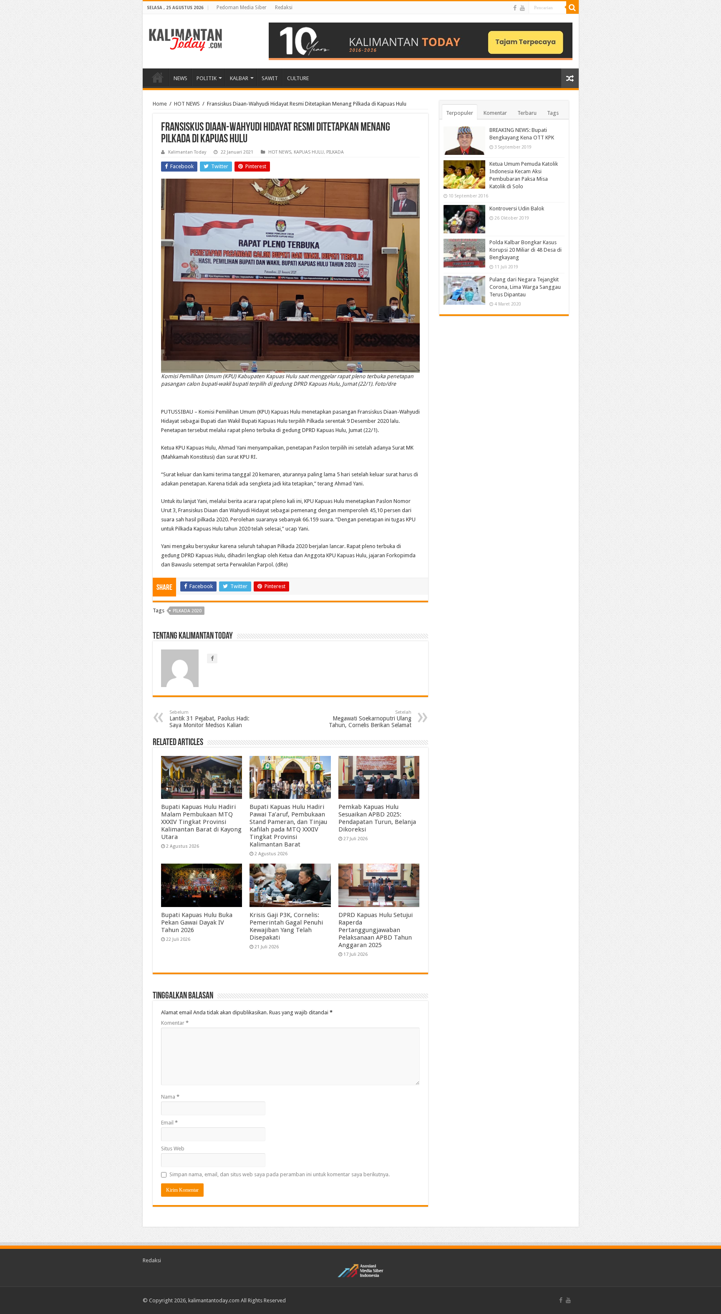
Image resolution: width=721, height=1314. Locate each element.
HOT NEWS (187, 104)
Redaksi (283, 7)
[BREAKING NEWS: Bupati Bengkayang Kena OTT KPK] (464, 140)
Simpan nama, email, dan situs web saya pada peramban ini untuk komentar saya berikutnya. (279, 1174)
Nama (170, 1097)
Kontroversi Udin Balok (516, 208)
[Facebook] (514, 8)
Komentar (175, 1023)
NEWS (180, 78)
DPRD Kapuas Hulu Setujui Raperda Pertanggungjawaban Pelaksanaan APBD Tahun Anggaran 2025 (375, 930)
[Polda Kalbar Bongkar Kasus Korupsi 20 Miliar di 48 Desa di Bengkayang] (464, 253)
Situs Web (172, 1148)
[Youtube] (522, 8)
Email (169, 1122)
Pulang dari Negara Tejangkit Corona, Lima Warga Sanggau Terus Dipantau (525, 287)
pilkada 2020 (187, 611)
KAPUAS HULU (309, 152)
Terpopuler (459, 113)
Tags (553, 113)
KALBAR (239, 78)
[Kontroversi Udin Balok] (464, 219)
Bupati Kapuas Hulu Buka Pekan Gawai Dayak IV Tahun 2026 (196, 922)
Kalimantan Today (187, 152)
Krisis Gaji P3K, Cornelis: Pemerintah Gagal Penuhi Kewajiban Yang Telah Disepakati (286, 926)
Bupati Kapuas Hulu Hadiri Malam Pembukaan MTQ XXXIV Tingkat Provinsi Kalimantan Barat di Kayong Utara (201, 822)
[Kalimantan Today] (185, 39)
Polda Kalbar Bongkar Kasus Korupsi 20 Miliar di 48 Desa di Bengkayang (525, 249)
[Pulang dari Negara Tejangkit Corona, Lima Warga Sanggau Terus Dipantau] (464, 290)
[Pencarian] (572, 7)
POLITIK (207, 78)
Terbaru (527, 113)
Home (160, 104)
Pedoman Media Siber (242, 7)
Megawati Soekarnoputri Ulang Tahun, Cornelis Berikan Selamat (370, 719)
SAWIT (270, 78)
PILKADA (335, 152)
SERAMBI (158, 77)
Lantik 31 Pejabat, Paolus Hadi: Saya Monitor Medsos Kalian (209, 719)
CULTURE (298, 78)
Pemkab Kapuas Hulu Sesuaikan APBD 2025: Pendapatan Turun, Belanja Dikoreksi (377, 818)
